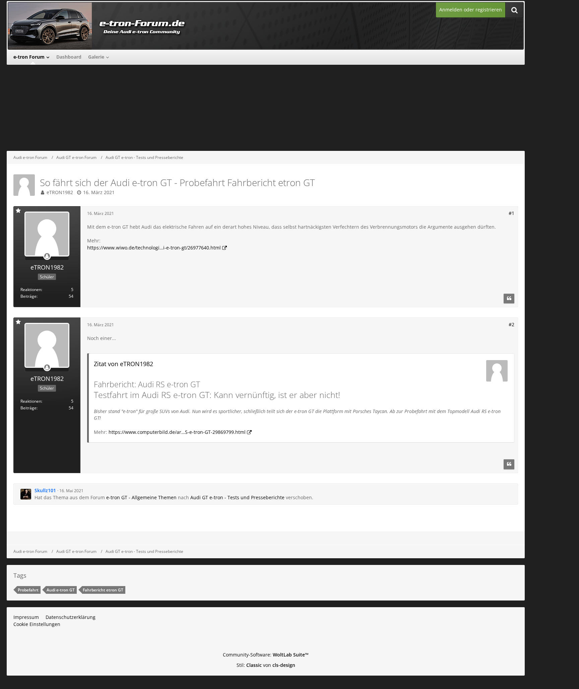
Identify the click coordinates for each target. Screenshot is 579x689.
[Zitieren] (509, 299)
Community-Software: (266, 654)
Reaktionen (30, 289)
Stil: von (266, 665)
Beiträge (28, 296)
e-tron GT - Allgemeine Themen (141, 497)
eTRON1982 (60, 192)
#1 (511, 213)
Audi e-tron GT (61, 590)
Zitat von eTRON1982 (123, 364)
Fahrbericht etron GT (103, 590)
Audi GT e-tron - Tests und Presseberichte (237, 497)
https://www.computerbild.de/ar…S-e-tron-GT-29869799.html (177, 432)
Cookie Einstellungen (36, 624)
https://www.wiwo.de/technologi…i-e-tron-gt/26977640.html (154, 247)
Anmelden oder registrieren (470, 9)
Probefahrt (28, 590)
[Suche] (514, 9)
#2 (511, 324)
